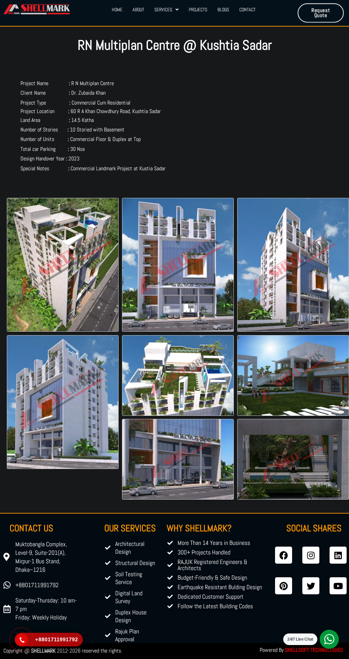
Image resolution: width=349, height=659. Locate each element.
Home (117, 9)
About (138, 9)
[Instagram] (310, 555)
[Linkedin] (338, 555)
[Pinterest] (283, 585)
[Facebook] (283, 555)
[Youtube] (338, 585)
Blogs (223, 9)
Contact (247, 9)
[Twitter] (310, 585)
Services (163, 9)
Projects (198, 9)
